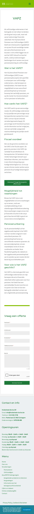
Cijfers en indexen (7, 488)
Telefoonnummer (8, 345)
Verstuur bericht (17, 383)
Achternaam (7, 330)
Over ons (5, 464)
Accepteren (27, 509)
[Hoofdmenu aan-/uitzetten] (29, 3)
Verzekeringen (6, 467)
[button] (17, 183)
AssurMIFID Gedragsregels (10, 475)
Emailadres (7, 337)
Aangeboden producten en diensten (15, 478)
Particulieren (8, 470)
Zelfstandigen (8, 472)
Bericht (6, 353)
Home (4, 462)
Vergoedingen (8, 480)
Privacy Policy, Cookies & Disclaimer (15, 503)
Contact (4, 493)
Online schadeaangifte (9, 491)
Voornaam (7, 322)
